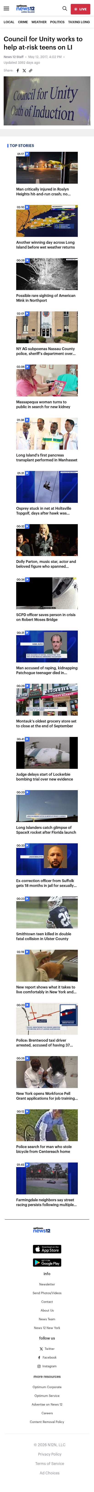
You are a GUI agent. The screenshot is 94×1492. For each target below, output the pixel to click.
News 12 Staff (14, 57)
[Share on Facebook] (18, 70)
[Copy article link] (30, 70)
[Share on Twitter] (24, 70)
